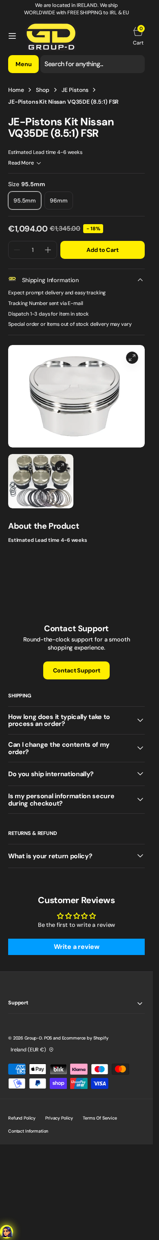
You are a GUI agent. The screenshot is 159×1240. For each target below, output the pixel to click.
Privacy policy (59, 1118)
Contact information (28, 1131)
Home (16, 90)
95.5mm (27, 203)
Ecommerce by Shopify (85, 1038)
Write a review (76, 946)
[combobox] (92, 64)
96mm (61, 203)
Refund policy (21, 1118)
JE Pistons (75, 90)
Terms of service (100, 1118)
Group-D (33, 1038)
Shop (42, 90)
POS (48, 1038)
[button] (12, 36)
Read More (21, 163)
